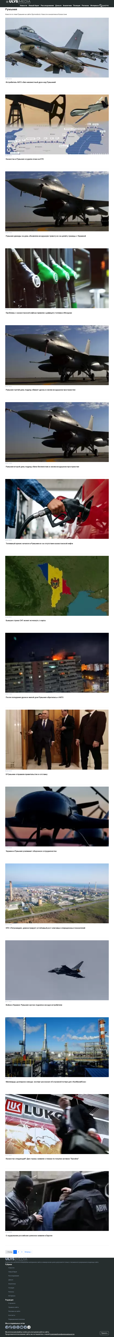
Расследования (47, 6)
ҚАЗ (103, 5)
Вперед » (28, 1252)
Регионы (85, 6)
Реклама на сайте (14, 1311)
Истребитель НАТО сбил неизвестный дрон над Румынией (31, 82)
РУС (107, 5)
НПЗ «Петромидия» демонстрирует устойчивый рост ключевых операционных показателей (45, 928)
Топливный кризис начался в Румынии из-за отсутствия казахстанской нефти (39, 543)
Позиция (76, 6)
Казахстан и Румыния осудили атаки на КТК (25, 159)
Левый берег (33, 6)
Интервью (94, 6)
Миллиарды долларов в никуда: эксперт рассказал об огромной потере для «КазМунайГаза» (46, 1082)
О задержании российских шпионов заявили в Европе (29, 1236)
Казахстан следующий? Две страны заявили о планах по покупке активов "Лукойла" (42, 1159)
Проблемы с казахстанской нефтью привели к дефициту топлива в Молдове (39, 313)
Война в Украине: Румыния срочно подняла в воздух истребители (34, 1005)
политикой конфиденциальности (62, 1334)
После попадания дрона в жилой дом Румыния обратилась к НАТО (34, 697)
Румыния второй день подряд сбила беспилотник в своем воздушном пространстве (42, 467)
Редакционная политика (16, 1319)
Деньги (58, 6)
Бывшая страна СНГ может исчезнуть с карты (26, 620)
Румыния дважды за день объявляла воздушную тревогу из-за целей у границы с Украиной (46, 236)
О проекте (11, 1303)
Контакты (11, 1315)
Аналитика (67, 6)
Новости (23, 6)
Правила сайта (13, 1307)
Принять (104, 1333)
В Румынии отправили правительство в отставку (26, 774)
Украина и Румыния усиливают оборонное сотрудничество (31, 851)
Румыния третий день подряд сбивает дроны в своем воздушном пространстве (40, 390)
